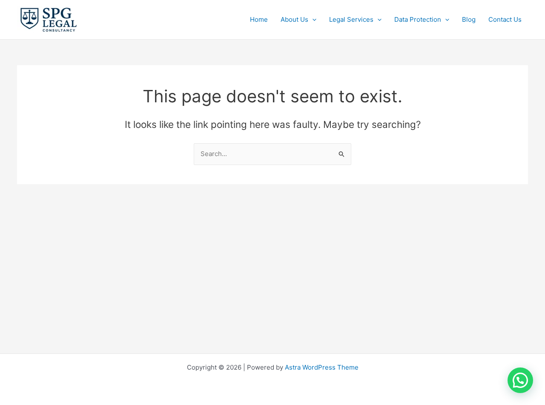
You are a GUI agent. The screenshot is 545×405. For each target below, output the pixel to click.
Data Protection (417, 19)
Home (259, 19)
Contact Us (505, 19)
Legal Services (351, 19)
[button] (312, 20)
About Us (294, 19)
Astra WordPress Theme (322, 367)
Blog (469, 19)
